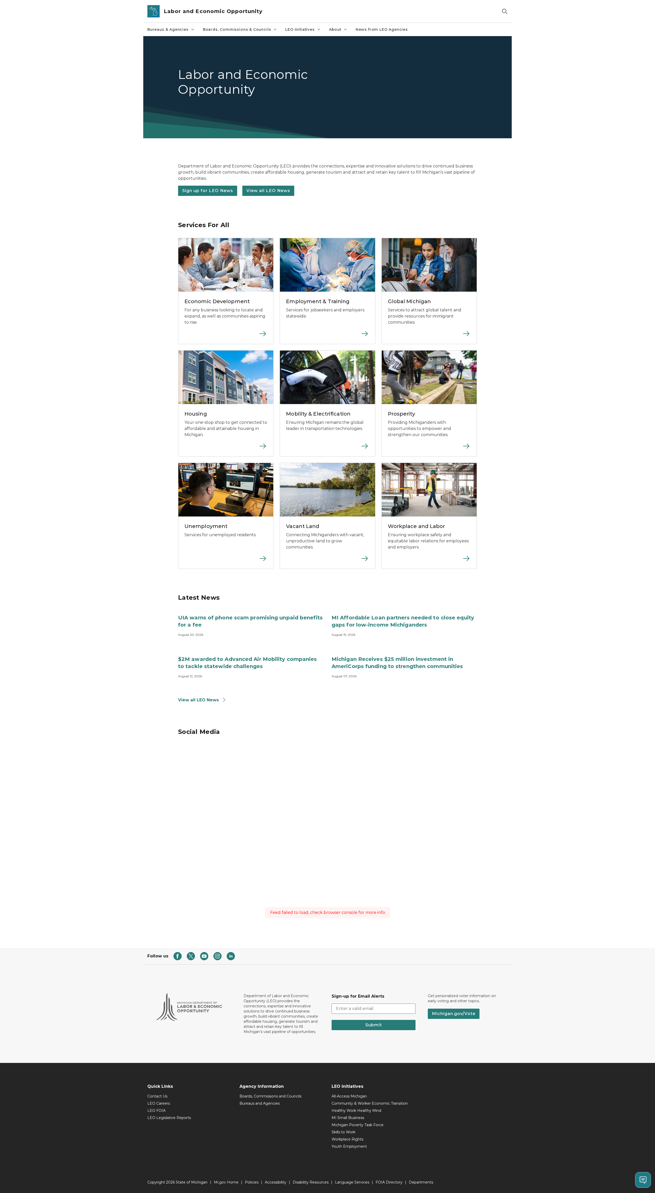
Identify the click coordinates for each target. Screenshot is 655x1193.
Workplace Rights (347, 1139)
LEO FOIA (156, 1110)
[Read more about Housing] (225, 449)
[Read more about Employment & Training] (327, 337)
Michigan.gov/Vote (453, 1013)
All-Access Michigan (349, 1096)
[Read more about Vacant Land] (327, 561)
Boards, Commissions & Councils (237, 29)
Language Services (352, 1182)
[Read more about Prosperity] (429, 449)
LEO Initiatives (299, 29)
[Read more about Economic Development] (225, 337)
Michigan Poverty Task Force (358, 1125)
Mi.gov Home (226, 1182)
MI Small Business (348, 1117)
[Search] (504, 11)
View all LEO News (268, 190)
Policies (251, 1182)
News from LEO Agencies (382, 29)
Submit (373, 1024)
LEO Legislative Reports (169, 1117)
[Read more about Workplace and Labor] (429, 561)
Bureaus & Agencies (168, 29)
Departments (421, 1182)
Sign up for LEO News (207, 190)
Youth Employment (349, 1146)
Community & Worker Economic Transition (370, 1103)
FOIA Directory (389, 1182)
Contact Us (157, 1096)
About (335, 29)
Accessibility (275, 1182)
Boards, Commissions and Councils (270, 1096)
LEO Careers (158, 1103)
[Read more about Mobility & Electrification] (327, 449)
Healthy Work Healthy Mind (356, 1110)
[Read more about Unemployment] (225, 561)
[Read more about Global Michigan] (429, 337)
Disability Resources (311, 1182)
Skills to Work (343, 1132)
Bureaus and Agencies (259, 1103)
